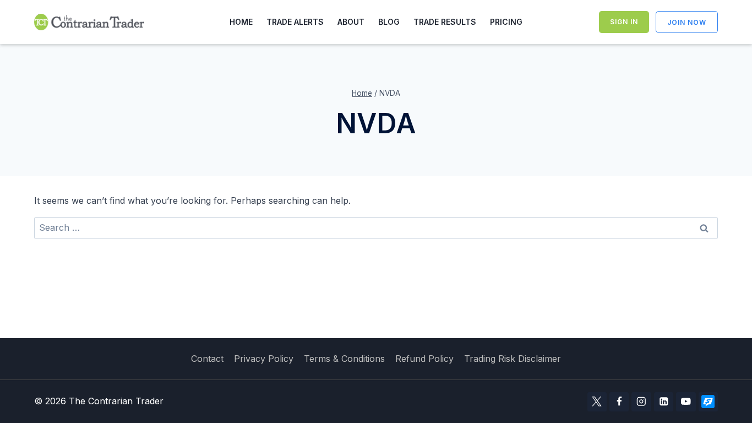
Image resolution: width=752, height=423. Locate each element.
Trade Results (444, 21)
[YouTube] (685, 401)
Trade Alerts (295, 21)
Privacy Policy (263, 358)
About (350, 21)
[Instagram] (641, 401)
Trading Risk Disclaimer (512, 358)
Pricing (506, 21)
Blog (389, 21)
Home (241, 21)
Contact (207, 358)
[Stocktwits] (708, 401)
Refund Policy (424, 358)
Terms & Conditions (344, 358)
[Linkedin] (663, 401)
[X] (597, 401)
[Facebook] (619, 401)
